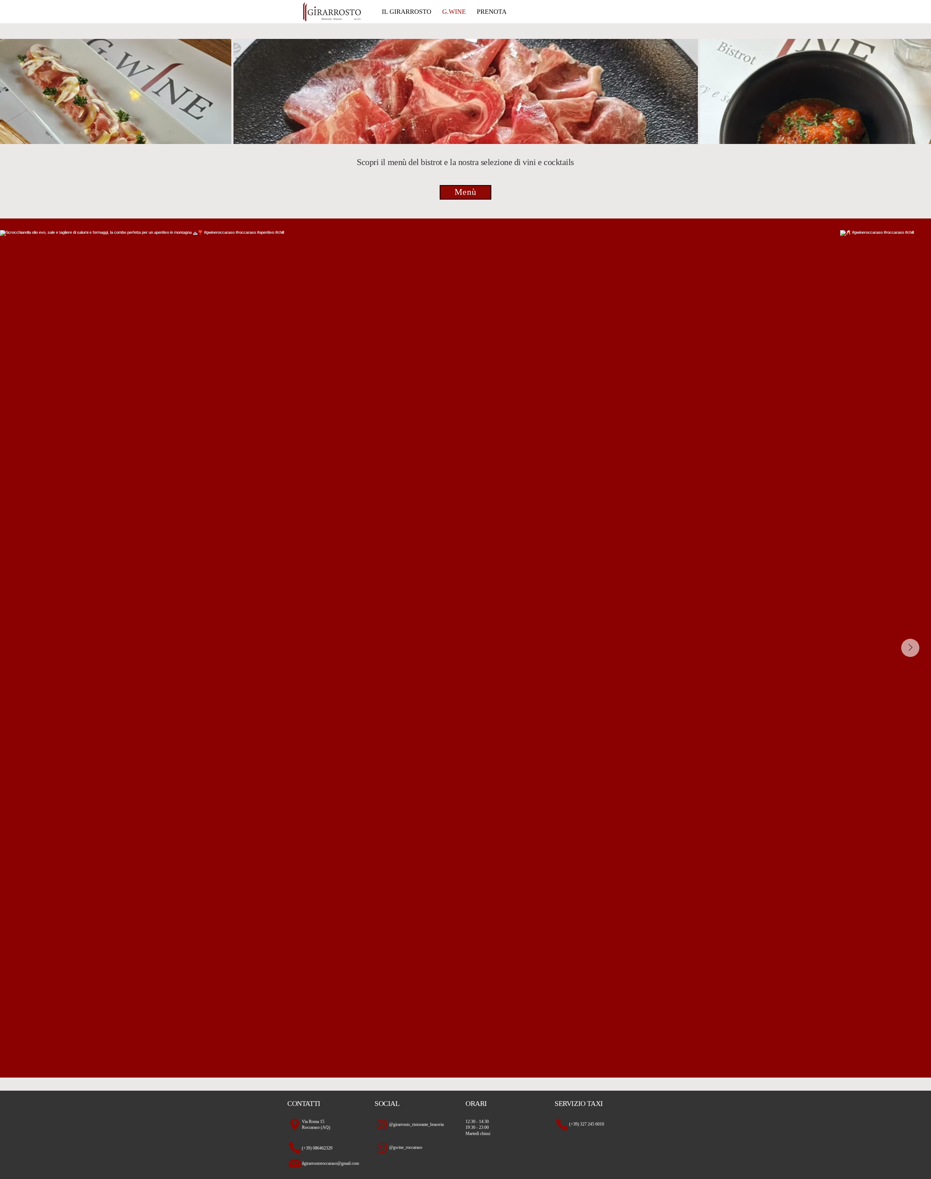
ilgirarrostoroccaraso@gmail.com (330, 1163)
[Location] (294, 1125)
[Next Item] (910, 648)
